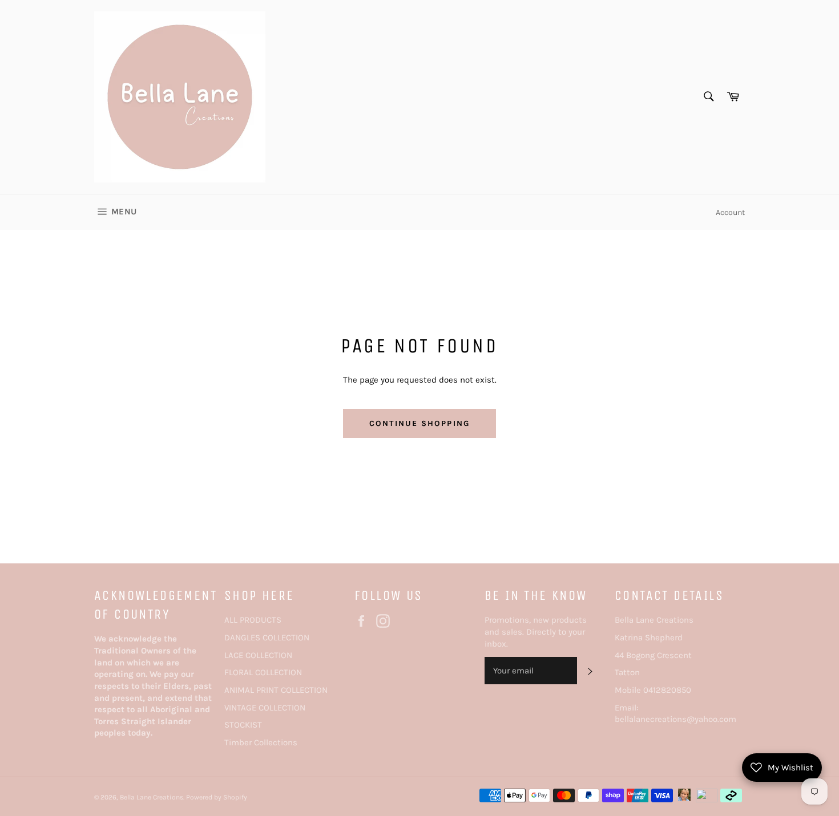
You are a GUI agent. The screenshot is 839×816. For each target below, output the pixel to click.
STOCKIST (243, 725)
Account (730, 212)
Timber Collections (260, 742)
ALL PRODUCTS (252, 620)
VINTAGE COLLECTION (264, 708)
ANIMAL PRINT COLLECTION (276, 690)
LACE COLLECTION (258, 655)
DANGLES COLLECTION (266, 637)
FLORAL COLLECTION (263, 672)
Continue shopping (419, 423)
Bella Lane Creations (151, 797)
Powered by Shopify (216, 797)
